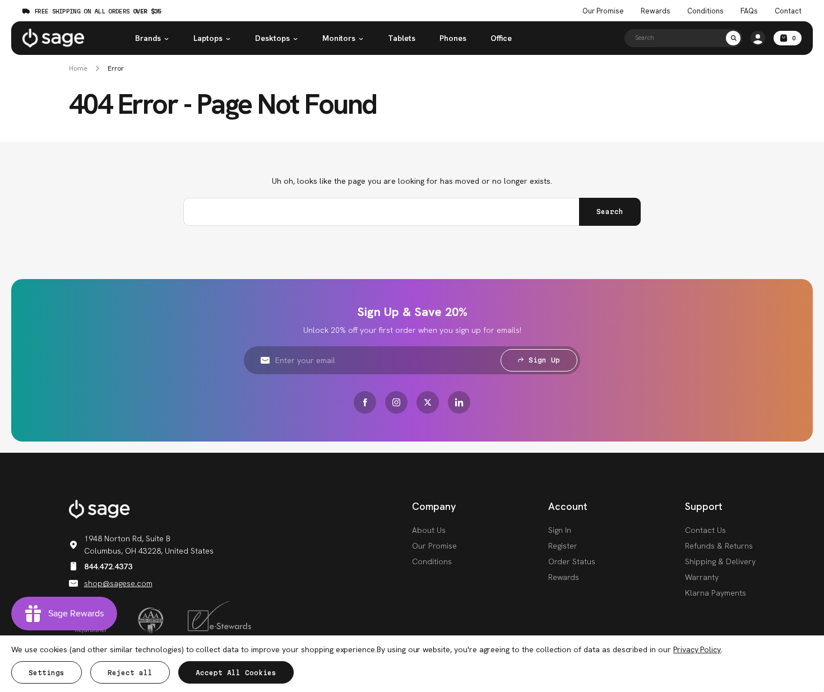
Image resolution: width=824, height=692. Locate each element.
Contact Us (705, 530)
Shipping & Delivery (720, 561)
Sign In (559, 530)
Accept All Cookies (236, 672)
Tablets (401, 38)
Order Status (571, 561)
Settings (46, 672)
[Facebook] (365, 402)
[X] (427, 402)
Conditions (705, 11)
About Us (429, 530)
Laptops (208, 38)
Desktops (272, 38)
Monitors (338, 38)
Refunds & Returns (719, 546)
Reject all (130, 672)
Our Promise (603, 11)
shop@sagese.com (118, 583)
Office (501, 38)
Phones (452, 38)
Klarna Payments (715, 593)
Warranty (702, 577)
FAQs (749, 11)
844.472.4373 (108, 566)
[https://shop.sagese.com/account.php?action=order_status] (758, 38)
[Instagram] (396, 402)
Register (562, 546)
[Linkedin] (459, 402)
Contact (788, 11)
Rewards (655, 11)
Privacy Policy (697, 649)
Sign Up (544, 360)
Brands (148, 38)
